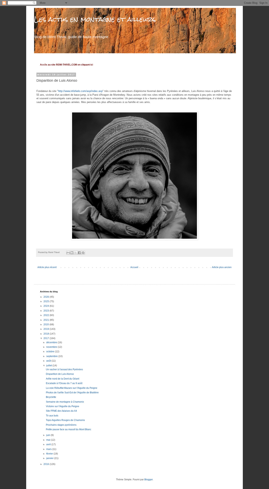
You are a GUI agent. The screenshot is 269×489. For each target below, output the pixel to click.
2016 (47, 464)
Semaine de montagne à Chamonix (65, 401)
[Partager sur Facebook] (79, 253)
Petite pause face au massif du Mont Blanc (68, 429)
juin (48, 435)
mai (48, 440)
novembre (52, 347)
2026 (47, 296)
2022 (47, 315)
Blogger (148, 479)
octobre (50, 351)
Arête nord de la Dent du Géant (62, 378)
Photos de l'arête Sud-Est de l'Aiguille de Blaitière (72, 392)
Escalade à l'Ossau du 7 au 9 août (64, 383)
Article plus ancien (222, 267)
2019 (47, 329)
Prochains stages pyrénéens (61, 425)
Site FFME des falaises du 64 (61, 411)
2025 (47, 301)
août (49, 360)
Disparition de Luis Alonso (60, 374)
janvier (50, 458)
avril (48, 444)
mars (49, 449)
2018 (47, 333)
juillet (49, 365)
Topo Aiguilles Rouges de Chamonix (65, 420)
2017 (47, 338)
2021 (47, 320)
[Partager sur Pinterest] (83, 253)
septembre (52, 356)
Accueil (134, 267)
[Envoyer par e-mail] (68, 253)
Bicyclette (51, 397)
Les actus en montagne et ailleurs (95, 19)
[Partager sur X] (76, 253)
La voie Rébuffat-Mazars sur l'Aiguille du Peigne (71, 388)
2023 (47, 310)
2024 (47, 306)
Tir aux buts (52, 415)
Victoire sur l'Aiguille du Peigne (62, 406)
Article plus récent (47, 267)
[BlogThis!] (72, 253)
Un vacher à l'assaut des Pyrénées (64, 369)
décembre (52, 342)
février (50, 453)
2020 (47, 324)
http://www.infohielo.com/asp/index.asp (80, 91)
